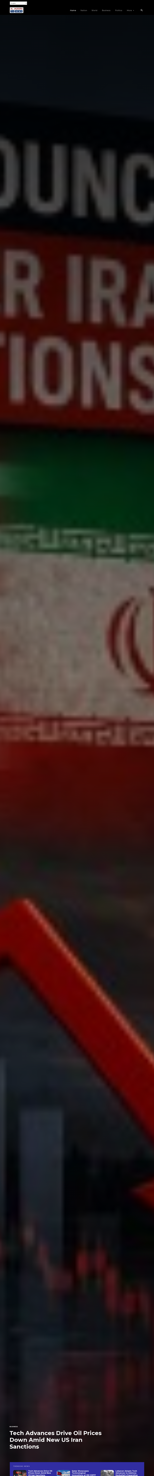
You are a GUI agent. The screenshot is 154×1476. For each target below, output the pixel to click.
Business (14, 1426)
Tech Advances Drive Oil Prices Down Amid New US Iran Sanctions (56, 1440)
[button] (141, 10)
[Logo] (16, 10)
